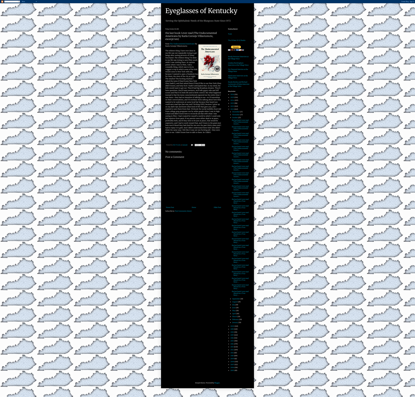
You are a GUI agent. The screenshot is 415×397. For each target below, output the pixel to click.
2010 (232, 356)
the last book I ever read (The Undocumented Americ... (240, 122)
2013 (232, 347)
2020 (232, 326)
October (235, 118)
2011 (232, 353)
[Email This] (196, 145)
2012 (232, 350)
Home (194, 207)
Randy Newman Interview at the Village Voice (238, 58)
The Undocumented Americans (182, 44)
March (234, 316)
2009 (232, 359)
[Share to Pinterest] (204, 145)
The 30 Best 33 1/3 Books (236, 40)
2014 (232, 344)
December (236, 112)
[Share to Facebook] (202, 145)
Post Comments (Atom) (183, 211)
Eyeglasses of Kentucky (201, 11)
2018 (232, 332)
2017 (232, 335)
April (234, 314)
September (236, 299)
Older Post (217, 207)
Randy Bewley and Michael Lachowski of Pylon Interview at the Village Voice (238, 84)
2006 (232, 367)
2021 (232, 109)
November (236, 115)
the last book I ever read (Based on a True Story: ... (240, 201)
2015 (232, 341)
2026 (232, 94)
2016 (232, 338)
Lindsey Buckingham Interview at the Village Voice (238, 64)
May (234, 311)
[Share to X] (200, 145)
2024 (232, 100)
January (235, 322)
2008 (232, 362)
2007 (232, 365)
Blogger (217, 383)
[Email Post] (191, 145)
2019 (232, 329)
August (235, 302)
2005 (232, 370)
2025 (232, 97)
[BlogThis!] (198, 145)
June (234, 308)
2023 (232, 103)
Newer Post (170, 207)
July (233, 305)
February (235, 319)
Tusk (230, 34)
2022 (232, 106)
